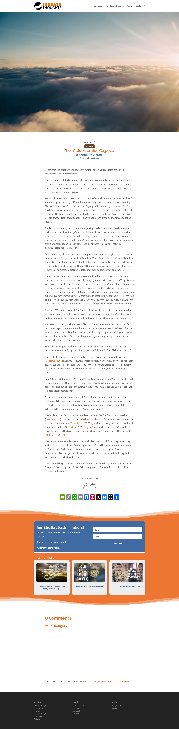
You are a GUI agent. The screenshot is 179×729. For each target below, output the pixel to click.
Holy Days (39, 708)
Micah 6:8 (76, 427)
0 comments (94, 158)
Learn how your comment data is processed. (108, 681)
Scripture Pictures (115, 6)
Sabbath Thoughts (41, 706)
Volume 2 (76, 711)
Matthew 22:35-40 (55, 434)
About (129, 6)
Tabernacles (81, 154)
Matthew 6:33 (53, 419)
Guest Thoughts (41, 714)
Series (37, 711)
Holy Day (89, 146)
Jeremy (85, 158)
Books (138, 6)
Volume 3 (76, 714)
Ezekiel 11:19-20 (78, 423)
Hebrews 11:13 (53, 360)
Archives (98, 6)
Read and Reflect (40, 716)
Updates (37, 719)
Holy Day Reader (96, 154)
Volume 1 (76, 708)
